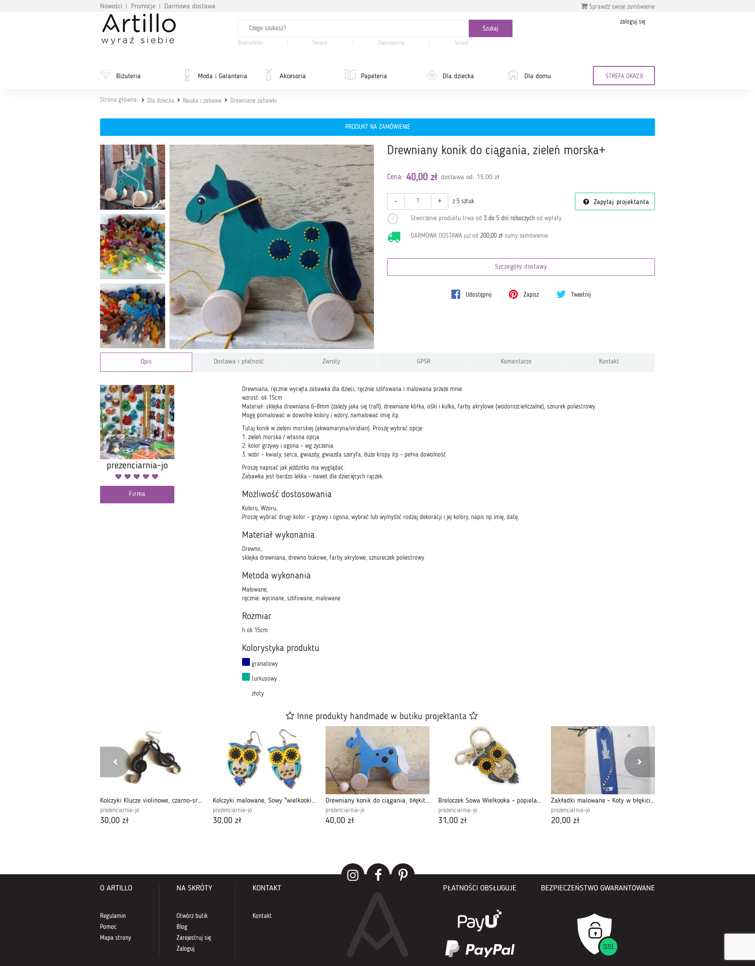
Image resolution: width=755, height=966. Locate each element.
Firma (137, 494)
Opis (146, 362)
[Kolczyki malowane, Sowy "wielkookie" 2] (265, 760)
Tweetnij (580, 295)
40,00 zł (340, 821)
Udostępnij (478, 295)
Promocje (143, 6)
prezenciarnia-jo (119, 810)
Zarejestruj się (194, 938)
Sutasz (461, 43)
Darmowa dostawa (189, 6)
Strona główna (118, 100)
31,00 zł (452, 821)
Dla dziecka (458, 76)
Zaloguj (185, 949)
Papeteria (374, 76)
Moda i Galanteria (222, 76)
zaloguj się (632, 22)
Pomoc (108, 927)
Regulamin (113, 916)
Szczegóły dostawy (521, 267)
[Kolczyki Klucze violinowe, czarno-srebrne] (152, 760)
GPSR (424, 362)
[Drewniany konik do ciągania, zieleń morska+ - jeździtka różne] (132, 316)
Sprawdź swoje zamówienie (621, 7)
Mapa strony (115, 938)
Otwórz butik (192, 916)
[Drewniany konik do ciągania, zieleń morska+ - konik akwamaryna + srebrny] (132, 177)
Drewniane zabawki (253, 101)
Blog (182, 927)
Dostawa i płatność (239, 362)
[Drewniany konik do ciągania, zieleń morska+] (272, 247)
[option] (152, 776)
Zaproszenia (391, 43)
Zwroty (331, 362)
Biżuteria (128, 76)
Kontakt (609, 362)
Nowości (111, 6)
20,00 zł (565, 821)
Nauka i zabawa (202, 101)
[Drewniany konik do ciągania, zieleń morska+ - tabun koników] (132, 246)
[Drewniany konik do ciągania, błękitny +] (377, 760)
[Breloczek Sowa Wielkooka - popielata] (490, 760)
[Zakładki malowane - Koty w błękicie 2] (603, 760)
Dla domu (537, 76)
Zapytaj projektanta (620, 202)
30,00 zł (114, 821)
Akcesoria (293, 76)
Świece (320, 43)
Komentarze (516, 362)
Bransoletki (250, 43)
